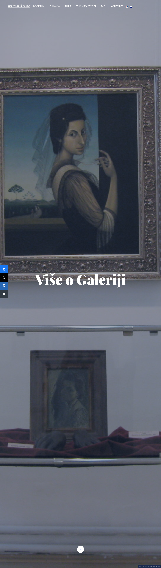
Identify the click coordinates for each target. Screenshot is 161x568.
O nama (55, 6)
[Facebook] (4, 269)
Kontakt (116, 6)
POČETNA (39, 6)
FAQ (103, 6)
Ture (68, 6)
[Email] (4, 294)
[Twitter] (4, 277)
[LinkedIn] (4, 286)
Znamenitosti (86, 6)
